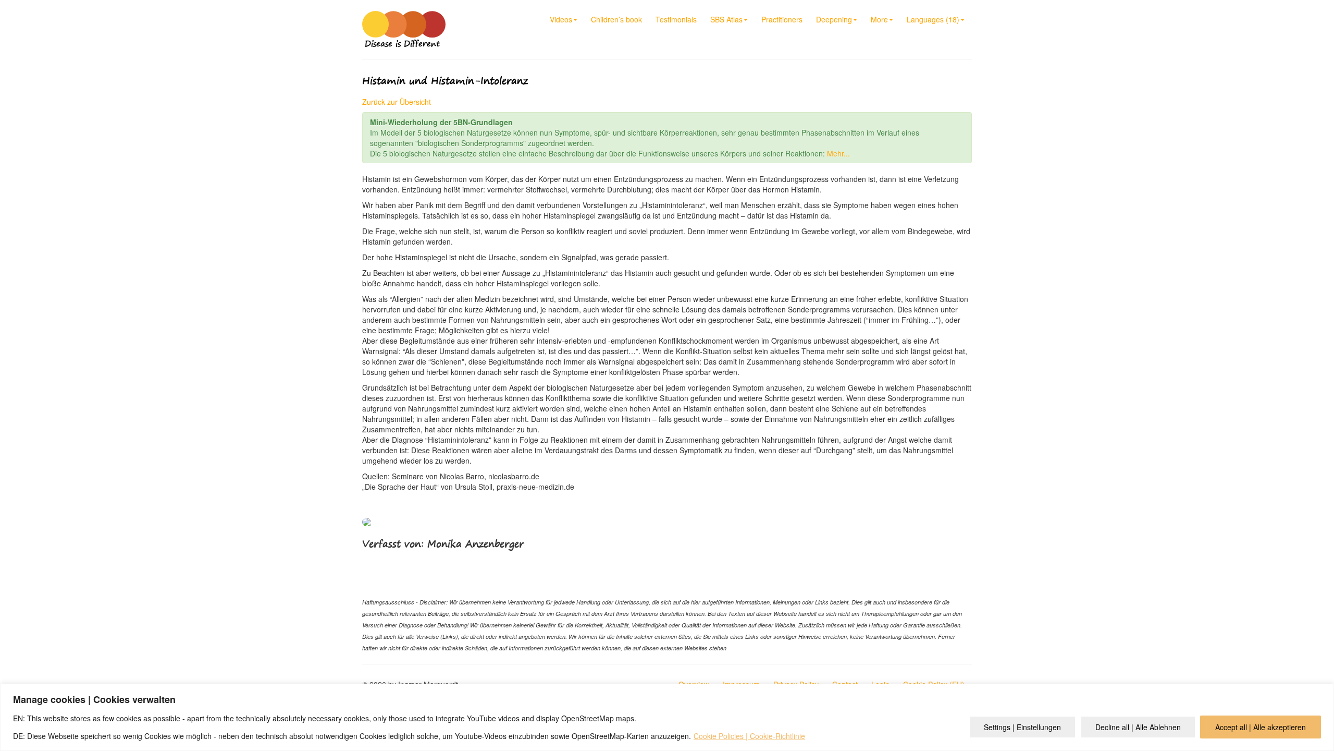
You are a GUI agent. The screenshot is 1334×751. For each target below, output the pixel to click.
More (879, 19)
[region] (667, 717)
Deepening (834, 19)
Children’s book (616, 19)
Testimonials (676, 19)
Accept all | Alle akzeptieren (1260, 727)
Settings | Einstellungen (1022, 727)
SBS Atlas (726, 19)
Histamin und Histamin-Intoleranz (445, 80)
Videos (561, 19)
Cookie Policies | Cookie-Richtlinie (749, 736)
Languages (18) (933, 19)
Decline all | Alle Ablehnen (1138, 727)
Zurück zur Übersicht (396, 101)
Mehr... (838, 153)
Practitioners (781, 19)
